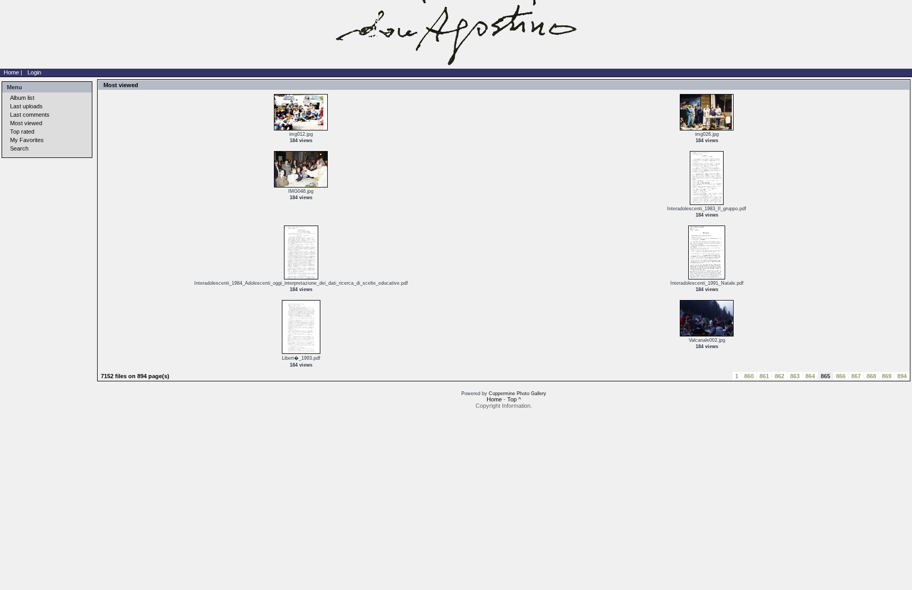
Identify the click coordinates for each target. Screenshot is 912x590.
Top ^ (514, 399)
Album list (22, 98)
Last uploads (26, 106)
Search (19, 148)
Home (494, 399)
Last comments (30, 114)
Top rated (22, 131)
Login (34, 72)
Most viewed (26, 123)
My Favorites (27, 140)
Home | (14, 72)
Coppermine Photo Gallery (517, 393)
